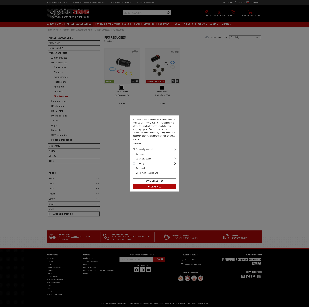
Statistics (140, 154)
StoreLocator (141, 168)
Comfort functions (143, 158)
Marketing (140, 163)
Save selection (154, 181)
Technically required (144, 149)
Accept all (154, 186)
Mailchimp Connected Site (147, 172)
